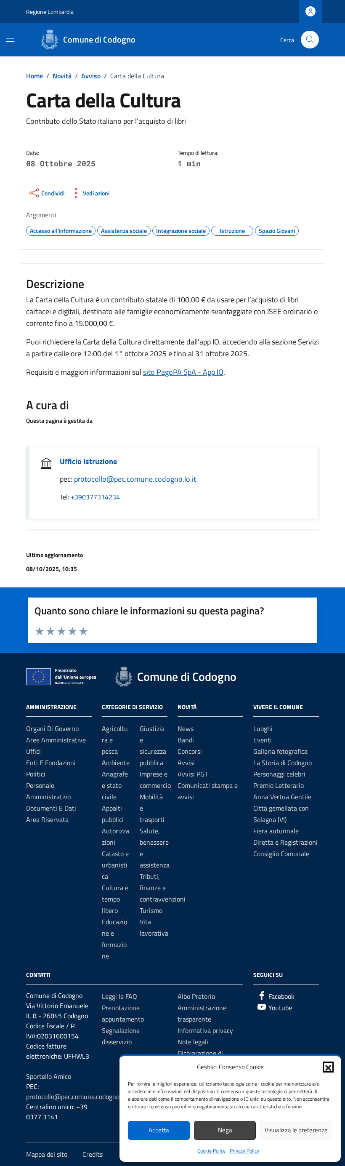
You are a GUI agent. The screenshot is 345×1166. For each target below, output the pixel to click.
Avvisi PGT (193, 774)
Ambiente (116, 763)
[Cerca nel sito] (310, 40)
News (186, 728)
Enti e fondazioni (51, 763)
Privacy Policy (244, 1151)
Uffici (33, 751)
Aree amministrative (56, 740)
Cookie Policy (211, 1151)
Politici (35, 774)
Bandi (186, 740)
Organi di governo (52, 728)
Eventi (262, 740)
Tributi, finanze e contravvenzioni (163, 887)
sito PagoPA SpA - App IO (183, 372)
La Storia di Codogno (282, 763)
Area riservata (47, 819)
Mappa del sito (46, 1154)
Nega (225, 1130)
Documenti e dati (51, 808)
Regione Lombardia (50, 11)
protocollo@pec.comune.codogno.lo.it (135, 479)
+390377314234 (95, 497)
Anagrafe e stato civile (115, 785)
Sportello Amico (48, 1076)
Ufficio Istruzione (88, 461)
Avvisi (186, 763)
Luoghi (263, 728)
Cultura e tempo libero (115, 899)
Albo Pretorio (196, 996)
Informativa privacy (205, 1030)
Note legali (193, 1042)
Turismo (151, 910)
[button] (328, 1067)
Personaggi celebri (279, 774)
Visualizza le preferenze (296, 1130)
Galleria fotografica (280, 751)
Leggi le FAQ (119, 996)
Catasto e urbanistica (115, 864)
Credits (92, 1154)
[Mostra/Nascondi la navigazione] (10, 39)
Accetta (159, 1130)
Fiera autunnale (276, 831)
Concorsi (190, 751)
